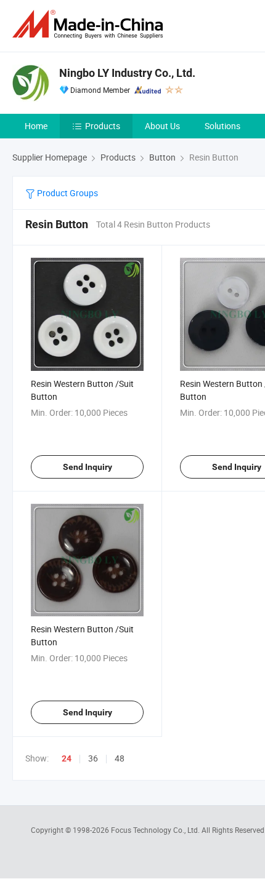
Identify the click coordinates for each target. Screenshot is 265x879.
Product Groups (66, 193)
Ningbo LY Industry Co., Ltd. (127, 72)
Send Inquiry (87, 467)
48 (119, 758)
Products (102, 126)
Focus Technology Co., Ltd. (156, 830)
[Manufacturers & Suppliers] (90, 24)
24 (66, 758)
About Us (162, 126)
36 (93, 758)
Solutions (222, 126)
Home (36, 126)
